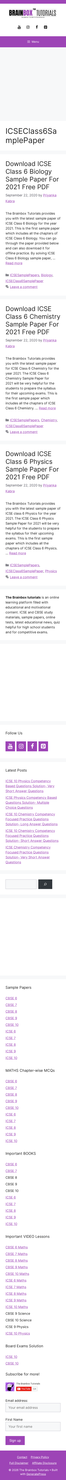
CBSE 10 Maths (17, 1274)
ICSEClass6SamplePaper (24, 281)
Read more (14, 263)
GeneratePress (36, 1474)
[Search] (45, 884)
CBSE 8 (11, 1011)
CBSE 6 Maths (17, 1247)
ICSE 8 (11, 1045)
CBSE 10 (12, 1025)
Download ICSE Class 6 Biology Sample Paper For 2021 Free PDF (32, 175)
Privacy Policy (40, 1457)
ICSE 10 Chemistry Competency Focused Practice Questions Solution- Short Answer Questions (32, 836)
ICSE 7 (11, 1038)
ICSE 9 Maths (16, 1300)
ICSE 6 (11, 1031)
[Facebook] (36, 27)
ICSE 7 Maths (16, 1287)
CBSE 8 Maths (17, 1260)
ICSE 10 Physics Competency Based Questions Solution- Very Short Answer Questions (30, 786)
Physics (51, 571)
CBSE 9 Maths (17, 1267)
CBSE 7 (11, 1005)
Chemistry (49, 420)
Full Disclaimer (18, 1463)
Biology (46, 275)
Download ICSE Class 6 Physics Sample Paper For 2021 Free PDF (32, 465)
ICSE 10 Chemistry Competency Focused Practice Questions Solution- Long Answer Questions (32, 819)
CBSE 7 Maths (16, 1254)
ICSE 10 (11, 1058)
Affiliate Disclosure (44, 1463)
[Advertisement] (33, 82)
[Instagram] (28, 27)
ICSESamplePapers (24, 275)
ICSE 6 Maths (16, 1280)
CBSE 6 (11, 998)
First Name (14, 1419)
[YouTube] (19, 27)
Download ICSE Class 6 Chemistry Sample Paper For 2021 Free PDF (33, 320)
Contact (22, 1457)
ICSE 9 (11, 1051)
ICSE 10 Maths (17, 1307)
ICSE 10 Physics (18, 1333)
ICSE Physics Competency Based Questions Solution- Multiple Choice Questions (31, 802)
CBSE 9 (11, 1018)
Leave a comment (24, 287)
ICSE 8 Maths (16, 1294)
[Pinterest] (45, 27)
